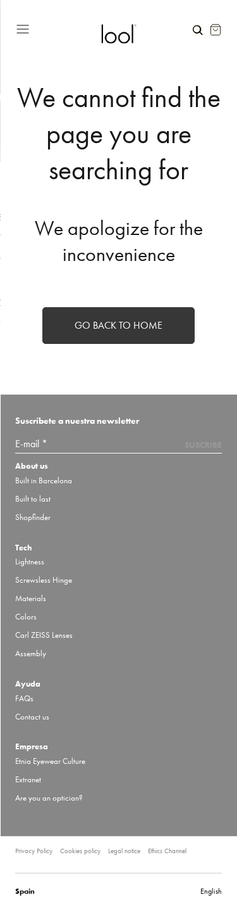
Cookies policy (80, 850)
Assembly (30, 653)
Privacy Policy (33, 850)
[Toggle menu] (53, 27)
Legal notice (124, 850)
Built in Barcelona (43, 480)
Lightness (29, 561)
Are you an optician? (49, 797)
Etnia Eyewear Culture (50, 761)
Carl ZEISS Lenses (44, 635)
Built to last (33, 498)
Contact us (32, 716)
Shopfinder (33, 517)
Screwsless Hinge (43, 579)
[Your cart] (215, 29)
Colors (26, 616)
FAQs (24, 698)
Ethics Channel (167, 850)
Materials (30, 598)
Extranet (28, 779)
